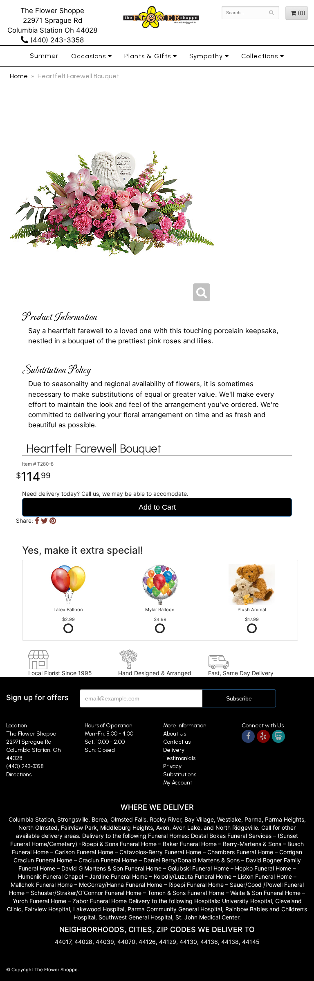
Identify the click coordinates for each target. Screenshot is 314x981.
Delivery (173, 750)
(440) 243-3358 (56, 40)
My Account (177, 782)
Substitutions (179, 774)
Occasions (88, 56)
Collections (259, 56)
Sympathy (206, 56)
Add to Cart (157, 507)
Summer (44, 56)
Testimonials (179, 758)
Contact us (177, 741)
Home (19, 76)
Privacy (172, 766)
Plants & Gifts (147, 56)
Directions (18, 774)
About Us (174, 733)
